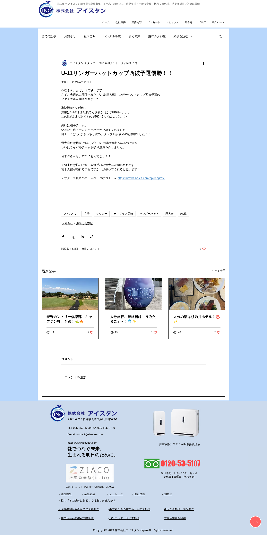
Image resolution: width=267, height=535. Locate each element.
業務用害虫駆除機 (175, 518)
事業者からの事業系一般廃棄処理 (129, 509)
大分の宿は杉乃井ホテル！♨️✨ (196, 319)
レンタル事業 (112, 36)
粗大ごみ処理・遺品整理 (179, 509)
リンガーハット (149, 213)
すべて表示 (218, 270)
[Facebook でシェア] (63, 237)
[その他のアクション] (203, 63)
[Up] (255, 522)
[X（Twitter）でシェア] (72, 237)
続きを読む (181, 36)
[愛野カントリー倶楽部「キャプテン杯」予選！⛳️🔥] (70, 294)
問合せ (168, 494)
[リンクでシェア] (92, 237)
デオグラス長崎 (123, 213)
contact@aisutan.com (89, 434)
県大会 (169, 213)
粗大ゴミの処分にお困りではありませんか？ (88, 500)
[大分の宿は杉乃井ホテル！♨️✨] (197, 294)
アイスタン (70, 213)
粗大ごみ (89, 36)
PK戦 (183, 213)
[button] (220, 36)
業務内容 (89, 494)
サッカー (101, 213)
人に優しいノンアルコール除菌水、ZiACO (90, 486)
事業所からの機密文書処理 (77, 518)
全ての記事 (49, 36)
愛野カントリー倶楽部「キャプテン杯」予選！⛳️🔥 (69, 319)
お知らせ (70, 36)
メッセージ (116, 494)
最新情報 (139, 494)
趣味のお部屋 (157, 36)
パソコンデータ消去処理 (124, 518)
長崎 (87, 213)
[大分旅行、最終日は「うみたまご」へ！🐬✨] (133, 294)
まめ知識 (134, 36)
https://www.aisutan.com (82, 442)
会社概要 (66, 494)
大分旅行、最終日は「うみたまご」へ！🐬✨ (133, 319)
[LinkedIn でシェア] (82, 237)
